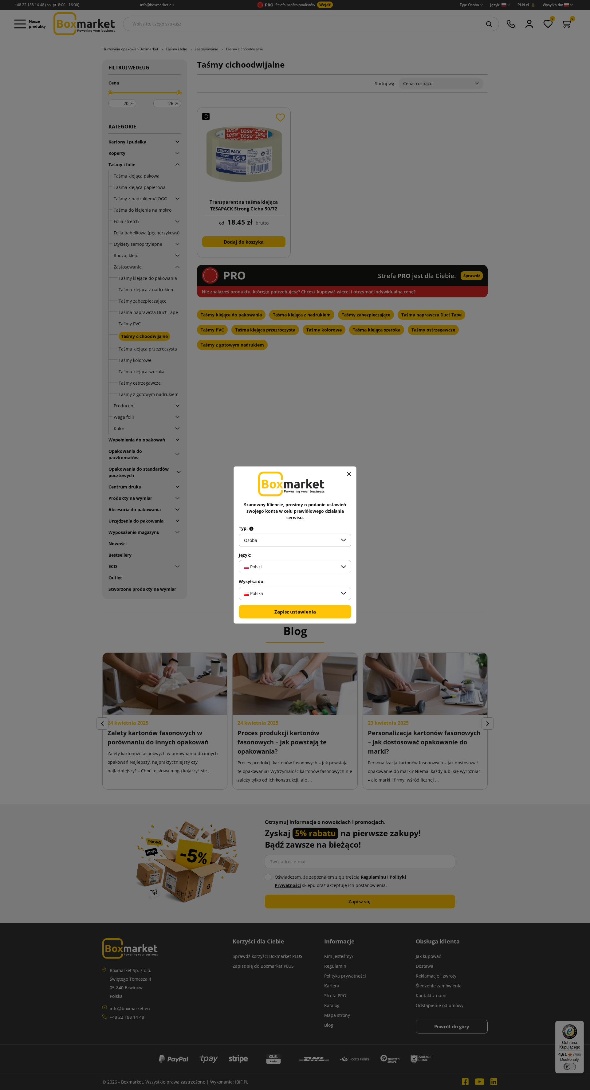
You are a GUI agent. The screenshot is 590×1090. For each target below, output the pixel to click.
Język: (245, 555)
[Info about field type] (251, 528)
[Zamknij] (349, 474)
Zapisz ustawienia (295, 612)
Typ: (244, 528)
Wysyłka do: (252, 581)
